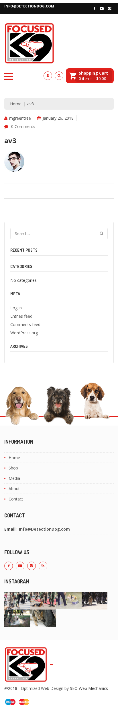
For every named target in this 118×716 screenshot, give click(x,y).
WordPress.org (24, 332)
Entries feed (21, 316)
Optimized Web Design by (45, 688)
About (14, 488)
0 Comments (23, 126)
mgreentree (20, 118)
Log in (16, 308)
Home (15, 103)
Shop (13, 468)
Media (14, 478)
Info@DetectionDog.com (29, 6)
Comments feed (25, 324)
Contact (16, 499)
